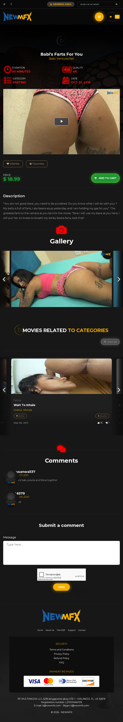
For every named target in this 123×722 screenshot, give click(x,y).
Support (72, 630)
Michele (27, 410)
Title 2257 (61, 630)
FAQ (61, 662)
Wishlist (14, 163)
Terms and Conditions (61, 649)
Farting (17, 400)
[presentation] (4, 279)
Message (9, 537)
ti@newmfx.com (51, 705)
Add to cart (107, 178)
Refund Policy (61, 658)
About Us (49, 630)
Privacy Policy (61, 653)
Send (61, 587)
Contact (82, 630)
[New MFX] (17, 16)
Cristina (18, 410)
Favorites (38, 163)
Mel (71, 58)
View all (112, 342)
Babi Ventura (58, 58)
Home (40, 630)
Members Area (61, 4)
